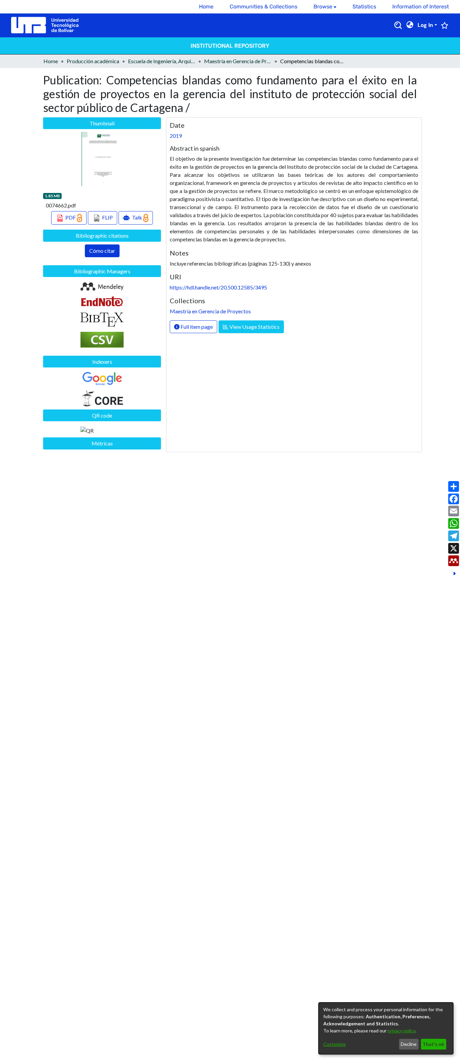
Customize (334, 1044)
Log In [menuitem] (425, 25)
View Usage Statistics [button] (254, 326)
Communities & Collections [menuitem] (263, 6)
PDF (70, 217)
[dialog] (386, 1028)
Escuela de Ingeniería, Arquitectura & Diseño (161, 61)
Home (50, 61)
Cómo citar (102, 250)
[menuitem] (325, 6)
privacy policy (401, 1030)
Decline (409, 1044)
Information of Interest (420, 6)
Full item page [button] (196, 326)
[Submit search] (398, 25)
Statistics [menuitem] (364, 6)
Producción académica (93, 61)
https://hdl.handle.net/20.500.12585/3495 (218, 287)
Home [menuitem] (206, 6)
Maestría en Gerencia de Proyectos (237, 61)
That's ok (433, 1044)
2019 (176, 135)
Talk (137, 217)
